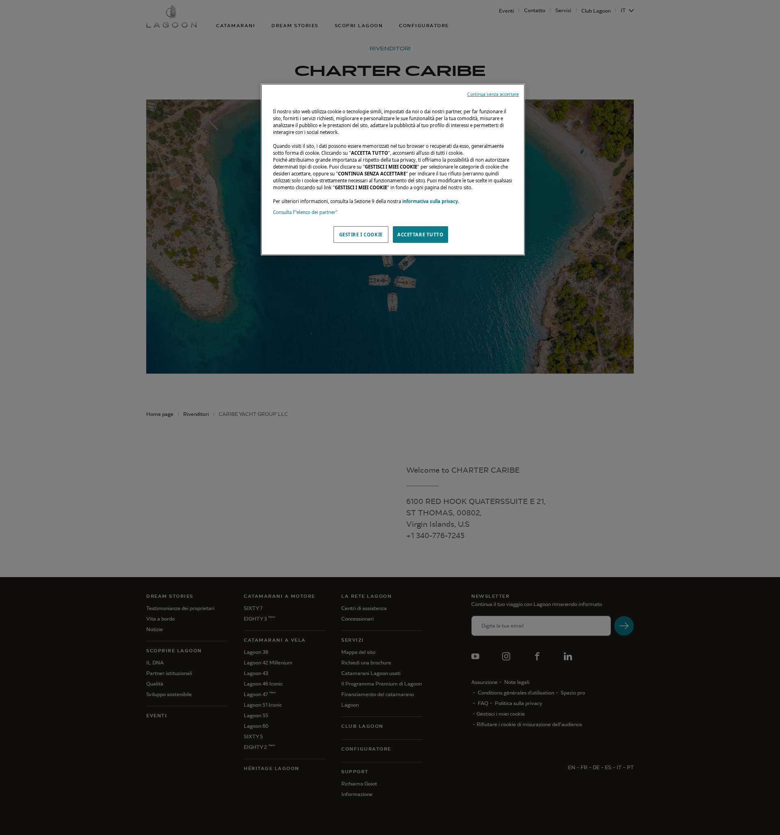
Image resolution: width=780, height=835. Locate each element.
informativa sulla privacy (430, 201)
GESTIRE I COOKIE (361, 234)
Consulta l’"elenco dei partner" (305, 212)
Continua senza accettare (493, 94)
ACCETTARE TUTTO (420, 234)
